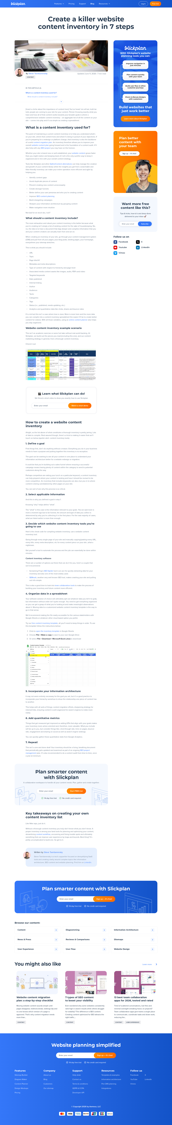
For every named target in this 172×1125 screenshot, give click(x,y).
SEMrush (33, 577)
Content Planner (21, 1083)
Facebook (123, 242)
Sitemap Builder (21, 1075)
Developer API (78, 1092)
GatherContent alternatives (61, 164)
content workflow (43, 834)
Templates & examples (110, 1075)
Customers (48, 1083)
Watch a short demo (79, 405)
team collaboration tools (65, 585)
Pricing (71, 3)
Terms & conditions (80, 1083)
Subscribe (144, 224)
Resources (103, 3)
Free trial (155, 4)
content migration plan (42, 142)
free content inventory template (45, 623)
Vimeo (122, 253)
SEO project (46, 148)
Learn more (135, 118)
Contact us (76, 1079)
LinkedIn (87, 862)
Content (30, 77)
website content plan (40, 145)
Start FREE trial (76, 791)
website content (78, 153)
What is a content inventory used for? (41, 93)
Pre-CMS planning (108, 1083)
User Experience (132, 1022)
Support (82, 3)
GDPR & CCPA (78, 1088)
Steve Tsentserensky (38, 73)
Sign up (129, 153)
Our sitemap (48, 1088)
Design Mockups (21, 1088)
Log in (143, 4)
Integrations (106, 1088)
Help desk (76, 1075)
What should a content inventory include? (42, 97)
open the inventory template (47, 631)
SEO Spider (48, 571)
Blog (92, 3)
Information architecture (111, 1079)
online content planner (78, 319)
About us (47, 1075)
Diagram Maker (21, 1079)
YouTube (133, 1079)
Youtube (123, 247)
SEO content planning (45, 196)
